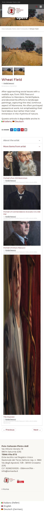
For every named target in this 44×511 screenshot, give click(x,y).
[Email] (25, 129)
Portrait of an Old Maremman (15, 178)
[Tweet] (15, 129)
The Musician (9, 417)
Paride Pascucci (9, 83)
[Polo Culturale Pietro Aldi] (15, 10)
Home (6, 489)
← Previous (8, 430)
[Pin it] (22, 129)
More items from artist (14, 146)
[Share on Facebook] (11, 129)
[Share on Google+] (18, 129)
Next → (37, 430)
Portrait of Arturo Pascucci (14, 248)
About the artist (11, 140)
